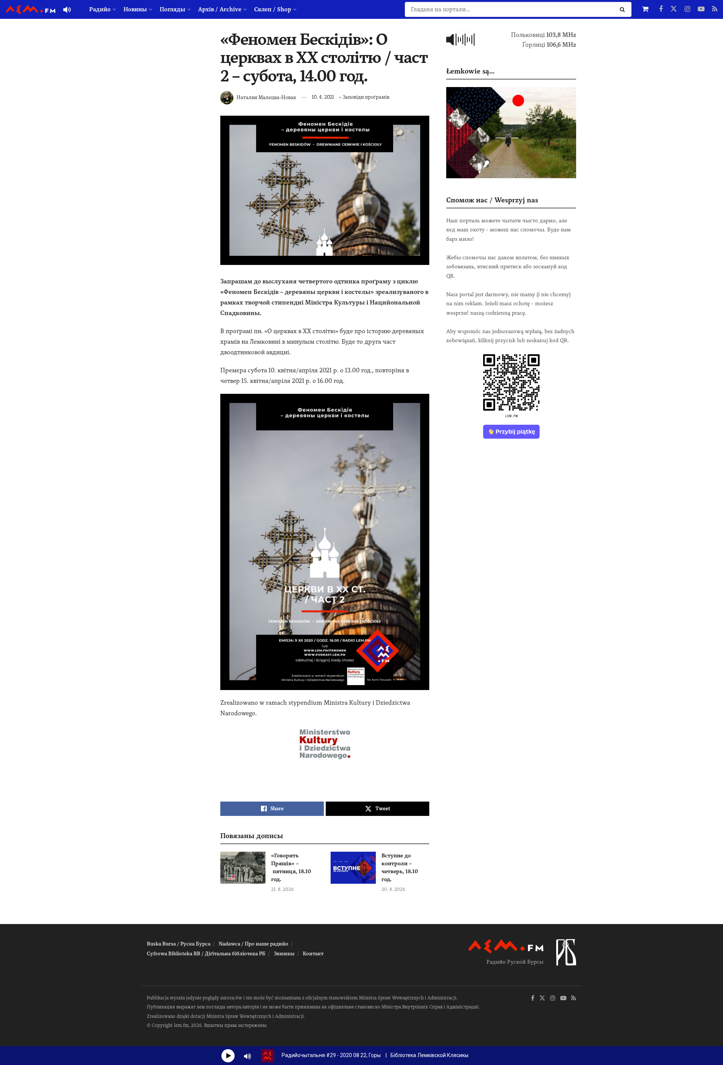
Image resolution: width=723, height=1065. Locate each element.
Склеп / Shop (272, 9)
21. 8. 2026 (282, 889)
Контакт (313, 953)
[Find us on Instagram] (687, 9)
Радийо (100, 9)
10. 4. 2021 (323, 97)
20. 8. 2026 (393, 889)
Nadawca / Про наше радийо (253, 944)
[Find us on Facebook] (661, 9)
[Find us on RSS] (714, 9)
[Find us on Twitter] (673, 9)
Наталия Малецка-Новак (266, 97)
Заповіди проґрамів (366, 97)
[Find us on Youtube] (701, 9)
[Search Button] (623, 9)
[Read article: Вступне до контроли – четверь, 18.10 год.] (353, 868)
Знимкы (284, 953)
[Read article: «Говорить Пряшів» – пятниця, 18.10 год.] (242, 868)
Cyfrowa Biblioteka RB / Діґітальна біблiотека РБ (206, 953)
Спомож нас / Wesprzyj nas (492, 200)
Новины (135, 9)
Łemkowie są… (470, 71)
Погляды (172, 9)
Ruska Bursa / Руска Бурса (178, 944)
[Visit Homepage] (30, 9)
